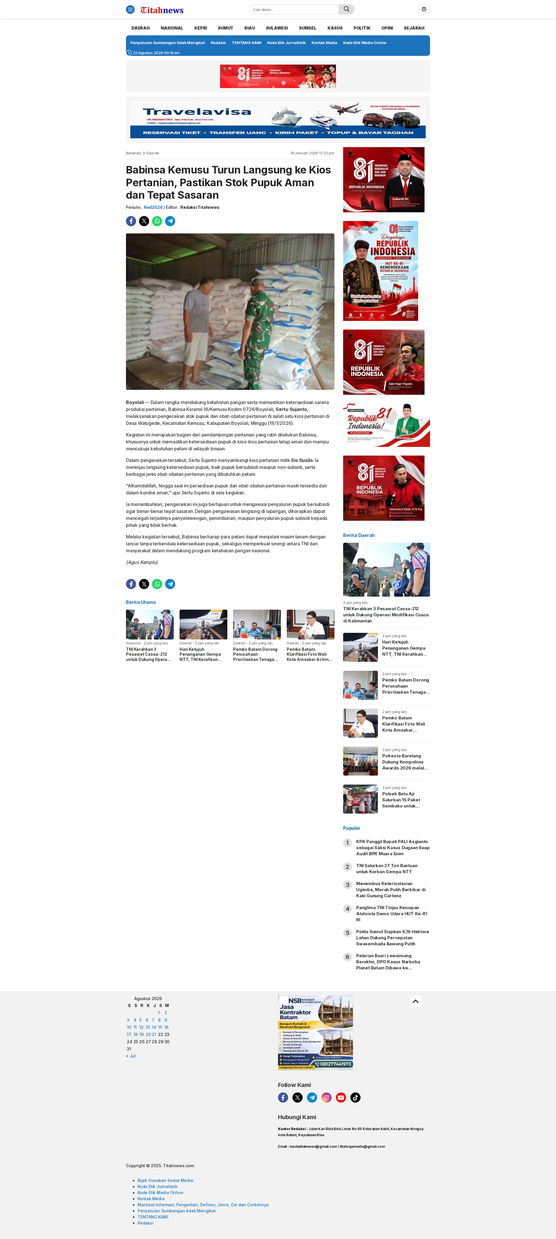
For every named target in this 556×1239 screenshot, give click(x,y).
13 (148, 1027)
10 (129, 1027)
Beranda (133, 153)
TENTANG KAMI (153, 1216)
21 (154, 1034)
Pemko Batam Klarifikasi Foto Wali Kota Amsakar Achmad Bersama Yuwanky (310, 657)
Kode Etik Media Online (160, 1192)
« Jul (131, 1055)
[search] (346, 9)
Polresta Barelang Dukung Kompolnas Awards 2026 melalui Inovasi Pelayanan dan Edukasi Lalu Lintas (406, 768)
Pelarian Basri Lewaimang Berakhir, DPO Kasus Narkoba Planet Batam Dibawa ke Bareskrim (388, 965)
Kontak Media (151, 1198)
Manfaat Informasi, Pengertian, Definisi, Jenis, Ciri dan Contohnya (203, 1204)
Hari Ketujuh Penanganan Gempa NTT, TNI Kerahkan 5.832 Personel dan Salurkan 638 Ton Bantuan (200, 662)
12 (141, 1027)
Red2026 (153, 207)
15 (160, 1027)
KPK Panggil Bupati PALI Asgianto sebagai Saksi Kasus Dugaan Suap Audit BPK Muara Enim (393, 847)
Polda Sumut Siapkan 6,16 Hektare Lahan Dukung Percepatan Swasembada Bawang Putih (392, 937)
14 (154, 1027)
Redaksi (145, 1222)
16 (166, 1027)
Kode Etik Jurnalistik (158, 1186)
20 (148, 1034)
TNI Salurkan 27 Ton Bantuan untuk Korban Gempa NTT (386, 868)
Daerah (153, 153)
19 (141, 1034)
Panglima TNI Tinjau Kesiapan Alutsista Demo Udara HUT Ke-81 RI (391, 913)
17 (129, 1034)
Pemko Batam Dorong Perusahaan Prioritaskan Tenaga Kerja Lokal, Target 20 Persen (255, 659)
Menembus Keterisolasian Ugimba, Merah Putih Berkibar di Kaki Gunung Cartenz (391, 889)
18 (135, 1034)
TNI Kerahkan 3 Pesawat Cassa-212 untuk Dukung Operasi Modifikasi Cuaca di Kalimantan (148, 659)
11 (135, 1027)
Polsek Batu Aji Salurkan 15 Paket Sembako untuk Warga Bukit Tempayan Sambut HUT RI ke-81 (402, 809)
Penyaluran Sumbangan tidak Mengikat (177, 1210)
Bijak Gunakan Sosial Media (165, 1180)
